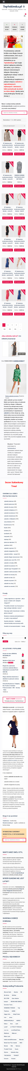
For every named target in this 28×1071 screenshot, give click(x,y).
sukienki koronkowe (9, 513)
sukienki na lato (8, 577)
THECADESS (7, 1055)
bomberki (6, 533)
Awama (16, 992)
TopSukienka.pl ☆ (14, 6)
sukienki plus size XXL (10, 560)
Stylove (6, 1052)
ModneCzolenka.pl (8, 823)
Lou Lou (6, 1030)
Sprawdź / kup (8, 154)
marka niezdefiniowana (10, 1039)
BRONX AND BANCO (16, 1001)
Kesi (11, 1023)
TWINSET (16, 1055)
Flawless (6, 1011)
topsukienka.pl (20, 873)
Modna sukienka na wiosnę (12, 396)
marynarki (6, 536)
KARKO (18, 1020)
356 (15, 329)
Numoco (18, 1046)
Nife (12, 1046)
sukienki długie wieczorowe (11, 557)
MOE (21, 1042)
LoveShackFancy (15, 1030)
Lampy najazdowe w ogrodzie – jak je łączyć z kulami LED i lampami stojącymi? (14, 601)
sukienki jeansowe (9, 504)
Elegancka (9, 890)
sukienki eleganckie (9, 551)
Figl (19, 1008)
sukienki (6, 413)
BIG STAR (6, 998)
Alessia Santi (7, 992)
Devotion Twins (8, 1004)
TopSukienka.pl (11, 448)
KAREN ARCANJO (9, 1020)
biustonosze (7, 524)
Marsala (21, 1039)
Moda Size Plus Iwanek (10, 1042)
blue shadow (15, 998)
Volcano (13, 1058)
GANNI (13, 1011)
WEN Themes (18, 1069)
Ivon (5, 1017)
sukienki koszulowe (9, 566)
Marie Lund (7, 1036)
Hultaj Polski (16, 1014)
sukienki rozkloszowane (10, 571)
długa (20, 888)
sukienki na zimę (8, 583)
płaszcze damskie (9, 542)
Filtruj (5, 641)
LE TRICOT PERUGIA (15, 1027)
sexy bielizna (7, 522)
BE (21, 992)
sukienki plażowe (9, 501)
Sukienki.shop (14, 1052)
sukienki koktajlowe (9, 510)
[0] (24, 16)
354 (4, 329)
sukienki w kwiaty (9, 563)
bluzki (5, 527)
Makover (14, 1033)
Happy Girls (7, 1014)
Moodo (6, 1046)
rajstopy (6, 539)
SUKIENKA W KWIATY (18, 361)
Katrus (5, 1023)
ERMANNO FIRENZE (9, 1008)
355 (10, 329)
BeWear (14, 995)
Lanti (16, 1023)
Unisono (6, 1058)
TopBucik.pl (6, 820)
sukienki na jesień (9, 580)
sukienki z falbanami (9, 519)
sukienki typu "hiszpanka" (11, 569)
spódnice (6, 545)
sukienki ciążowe (9, 548)
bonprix (6, 1001)
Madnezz (6, 1033)
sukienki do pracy (9, 507)
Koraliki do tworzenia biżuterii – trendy (14, 626)
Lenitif (5, 1027)
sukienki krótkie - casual (10, 554)
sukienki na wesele (9, 586)
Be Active (6, 995)
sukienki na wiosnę (9, 574)
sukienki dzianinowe (9, 516)
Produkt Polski (8, 1049)
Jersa (10, 1017)
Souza (16, 1049)
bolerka (6, 530)
